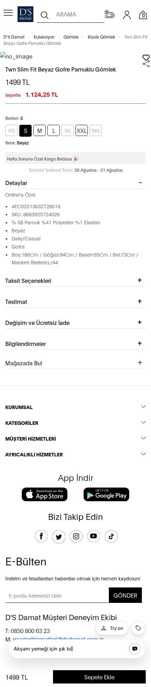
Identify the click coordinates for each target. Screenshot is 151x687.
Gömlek (71, 36)
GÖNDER (125, 595)
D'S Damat (14, 36)
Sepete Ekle (99, 676)
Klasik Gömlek (101, 36)
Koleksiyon (44, 36)
